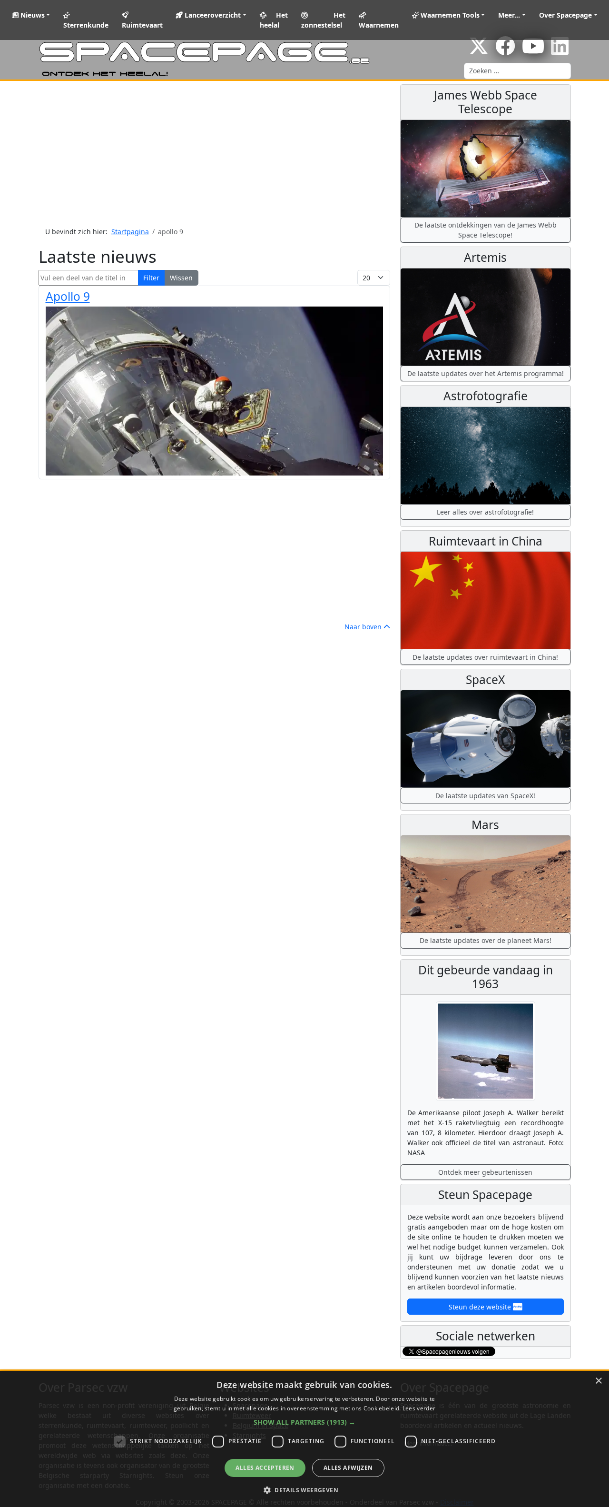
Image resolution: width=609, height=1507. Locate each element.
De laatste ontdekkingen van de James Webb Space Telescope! (485, 229)
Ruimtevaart (142, 25)
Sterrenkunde (85, 25)
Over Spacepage (565, 15)
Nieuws (32, 15)
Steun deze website (481, 1306)
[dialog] (304, 1439)
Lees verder (419, 1408)
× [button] (598, 1381)
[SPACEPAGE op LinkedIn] (560, 50)
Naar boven (363, 626)
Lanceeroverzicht (212, 15)
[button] (304, 1422)
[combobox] (517, 71)
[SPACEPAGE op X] (479, 50)
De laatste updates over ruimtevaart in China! (485, 657)
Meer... (509, 15)
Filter (151, 277)
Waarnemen (379, 25)
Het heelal (274, 20)
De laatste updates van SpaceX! (485, 795)
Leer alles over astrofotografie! (485, 511)
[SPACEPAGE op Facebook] (505, 50)
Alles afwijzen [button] (348, 1468)
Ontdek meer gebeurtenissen (485, 1172)
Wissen (181, 277)
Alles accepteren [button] (265, 1468)
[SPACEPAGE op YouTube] (533, 50)
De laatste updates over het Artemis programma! (485, 373)
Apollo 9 (68, 296)
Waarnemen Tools (449, 15)
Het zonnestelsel (323, 20)
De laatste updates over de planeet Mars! (485, 940)
